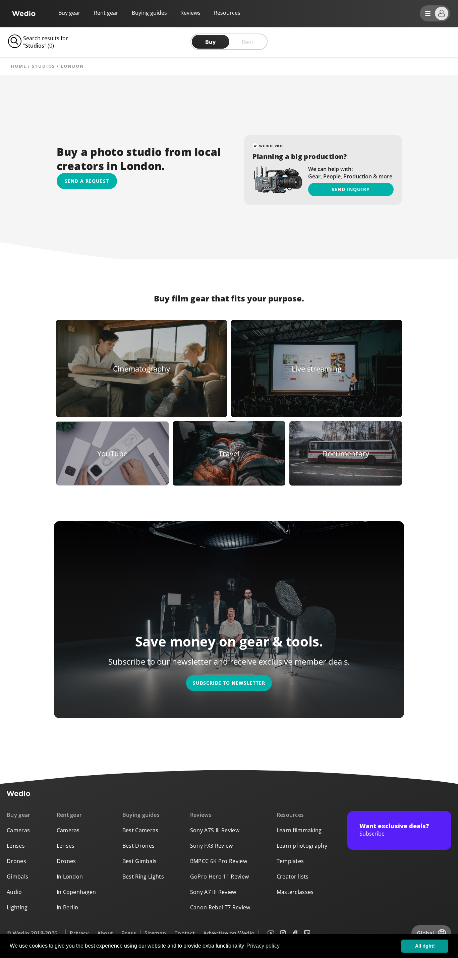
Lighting (17, 907)
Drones (16, 861)
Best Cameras (140, 830)
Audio (14, 892)
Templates (290, 861)
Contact (184, 933)
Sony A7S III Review (214, 830)
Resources (290, 815)
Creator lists (293, 876)
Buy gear (69, 12)
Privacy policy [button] (263, 946)
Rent (247, 42)
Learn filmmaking (299, 830)
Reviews (190, 12)
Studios (43, 66)
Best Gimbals (139, 861)
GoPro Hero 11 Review (219, 876)
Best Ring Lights (143, 876)
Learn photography (302, 845)
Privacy (79, 933)
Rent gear (106, 12)
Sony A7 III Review (213, 892)
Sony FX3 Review (211, 845)
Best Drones (138, 845)
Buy (210, 42)
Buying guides (149, 12)
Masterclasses (295, 892)
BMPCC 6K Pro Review (218, 861)
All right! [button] (425, 946)
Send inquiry (351, 189)
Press (128, 933)
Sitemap (155, 933)
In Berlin (67, 907)
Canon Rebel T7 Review (220, 907)
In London (70, 876)
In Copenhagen (76, 892)
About (105, 933)
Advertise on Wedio (228, 933)
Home (18, 66)
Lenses (16, 845)
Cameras (18, 830)
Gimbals (17, 876)
